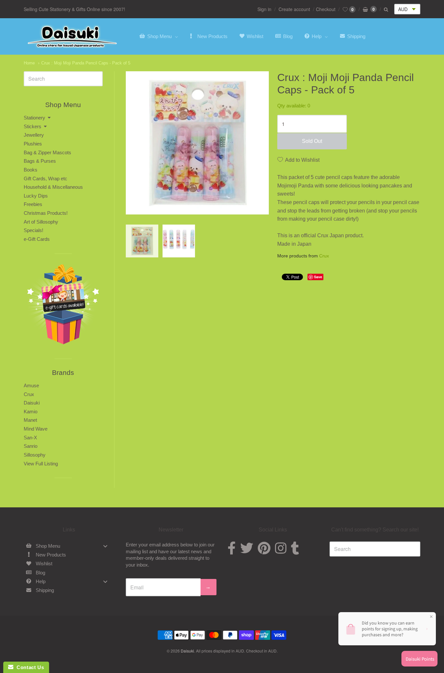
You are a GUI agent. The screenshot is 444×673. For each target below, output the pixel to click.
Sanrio (30, 446)
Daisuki (32, 402)
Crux (324, 255)
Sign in (264, 9)
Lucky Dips (36, 196)
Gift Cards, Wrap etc (45, 178)
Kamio (30, 411)
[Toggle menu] (105, 546)
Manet (30, 420)
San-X (30, 437)
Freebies (33, 204)
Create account (294, 9)
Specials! (33, 230)
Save (318, 276)
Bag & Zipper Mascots (47, 152)
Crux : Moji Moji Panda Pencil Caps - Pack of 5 (85, 63)
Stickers (32, 126)
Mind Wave (35, 429)
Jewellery (34, 135)
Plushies (33, 143)
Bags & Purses (40, 161)
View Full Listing (41, 463)
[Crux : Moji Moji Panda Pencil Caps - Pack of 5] (142, 241)
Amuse (31, 385)
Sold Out (312, 141)
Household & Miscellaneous (53, 187)
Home (29, 63)
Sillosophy (35, 455)
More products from (303, 256)
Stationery (34, 117)
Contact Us (28, 667)
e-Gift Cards (37, 239)
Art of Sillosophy (41, 222)
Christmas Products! (46, 213)
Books (30, 169)
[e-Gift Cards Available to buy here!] (63, 306)
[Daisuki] (72, 36)
